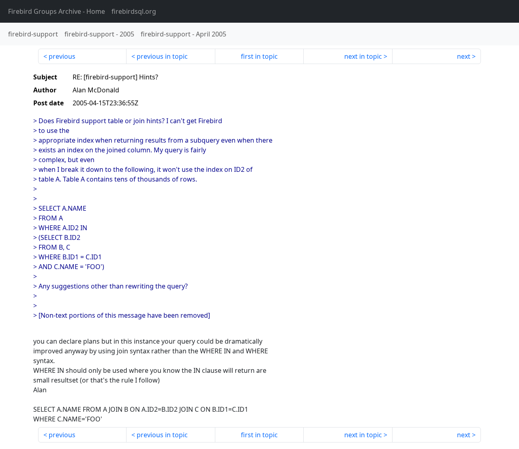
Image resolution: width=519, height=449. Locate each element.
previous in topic (162, 56)
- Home (56, 11)
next (463, 56)
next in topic (363, 56)
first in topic (259, 56)
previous (62, 56)
